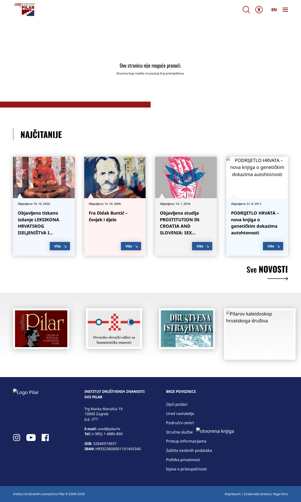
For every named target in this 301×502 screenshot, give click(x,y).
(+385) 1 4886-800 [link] (107, 433)
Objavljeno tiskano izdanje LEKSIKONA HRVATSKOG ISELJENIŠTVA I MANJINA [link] (38, 226)
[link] (24, 9)
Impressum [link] (233, 494)
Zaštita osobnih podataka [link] (189, 450)
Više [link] (57, 246)
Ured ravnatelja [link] (180, 413)
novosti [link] (267, 270)
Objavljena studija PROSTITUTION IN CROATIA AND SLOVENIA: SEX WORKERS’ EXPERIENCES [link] (186, 226)
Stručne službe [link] (179, 432)
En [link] (274, 9)
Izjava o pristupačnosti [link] (186, 469)
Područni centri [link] (180, 422)
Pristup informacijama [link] (186, 441)
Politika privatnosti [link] (183, 459)
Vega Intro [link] (280, 494)
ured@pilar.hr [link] (109, 428)
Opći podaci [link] (177, 404)
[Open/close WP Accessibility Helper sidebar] (259, 9)
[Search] (246, 9)
